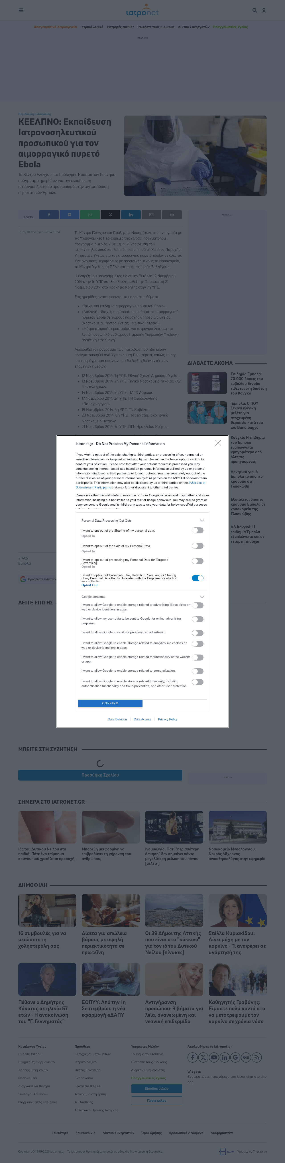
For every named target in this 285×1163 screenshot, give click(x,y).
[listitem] (142, 520)
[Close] (219, 444)
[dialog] (142, 581)
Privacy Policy (167, 719)
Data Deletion (117, 719)
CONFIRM (110, 703)
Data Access (142, 719)
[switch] (198, 530)
